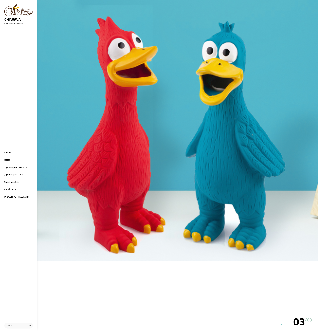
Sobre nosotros (11, 182)
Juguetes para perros (14, 167)
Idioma (7, 152)
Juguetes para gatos (13, 174)
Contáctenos (10, 189)
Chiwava (12, 19)
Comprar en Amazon (183, 177)
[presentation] (308, 314)
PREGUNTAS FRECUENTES (17, 196)
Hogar (7, 159)
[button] (299, 321)
